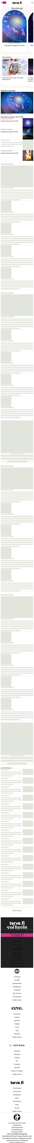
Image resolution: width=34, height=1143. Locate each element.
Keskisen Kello (11, 1140)
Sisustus (17, 1067)
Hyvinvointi (17, 1091)
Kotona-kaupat (26, 1138)
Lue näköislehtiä (17, 936)
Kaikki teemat (17, 1000)
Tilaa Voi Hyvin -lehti (17, 934)
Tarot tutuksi (6, 57)
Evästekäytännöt (17, 1129)
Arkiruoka (17, 1054)
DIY (17, 1061)
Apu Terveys (17, 993)
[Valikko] (1, 3)
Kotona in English (17, 1071)
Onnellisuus (17, 1101)
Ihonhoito (17, 1020)
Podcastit (17, 990)
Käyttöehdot (17, 1125)
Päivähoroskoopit (8, 91)
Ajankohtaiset (17, 983)
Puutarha (17, 1064)
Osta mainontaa (17, 950)
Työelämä (17, 1034)
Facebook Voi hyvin (17, 960)
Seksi (17, 1105)
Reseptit (17, 1051)
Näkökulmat (17, 987)
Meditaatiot (17, 1095)
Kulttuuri (17, 1024)
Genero (5, 1138)
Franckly (29, 1136)
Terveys (17, 1108)
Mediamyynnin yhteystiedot (17, 954)
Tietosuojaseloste (17, 1127)
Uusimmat (17, 977)
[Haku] (32, 3)
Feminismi (17, 1014)
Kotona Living (17, 1138)
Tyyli (17, 1030)
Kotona (10, 1138)
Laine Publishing (22, 1140)
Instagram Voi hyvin (17, 963)
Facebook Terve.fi (17, 966)
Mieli (17, 1098)
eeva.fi (9, 1136)
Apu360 (17, 980)
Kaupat (17, 1057)
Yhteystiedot (17, 944)
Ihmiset (17, 1017)
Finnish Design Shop (19, 1136)
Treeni (17, 1027)
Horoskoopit (17, 996)
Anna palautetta (17, 948)
